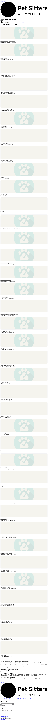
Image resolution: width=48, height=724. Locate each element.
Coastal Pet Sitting (4, 143)
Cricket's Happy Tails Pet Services (7, 75)
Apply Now (24, 21)
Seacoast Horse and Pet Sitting (6, 502)
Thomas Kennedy (4, 126)
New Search (2, 658)
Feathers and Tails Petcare (6, 536)
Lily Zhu (2, 348)
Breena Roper (3, 450)
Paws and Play (3, 519)
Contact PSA (3, 719)
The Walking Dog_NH (5, 331)
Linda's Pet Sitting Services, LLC (7, 399)
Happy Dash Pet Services (5, 467)
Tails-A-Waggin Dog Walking (6, 92)
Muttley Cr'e (3, 177)
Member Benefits (3, 698)
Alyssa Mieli (3, 655)
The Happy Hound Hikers (6, 160)
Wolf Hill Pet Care (4, 484)
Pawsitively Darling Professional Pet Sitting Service (11, 228)
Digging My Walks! (4, 570)
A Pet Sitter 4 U (3, 194)
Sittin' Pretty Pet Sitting (5, 587)
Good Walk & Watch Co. (5, 416)
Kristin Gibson (3, 58)
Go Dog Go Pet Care (4, 621)
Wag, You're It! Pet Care (5, 638)
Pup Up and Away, (4, 433)
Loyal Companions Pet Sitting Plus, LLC (9, 314)
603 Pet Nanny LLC (4, 297)
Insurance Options (16, 21)
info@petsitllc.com (4, 716)
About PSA (2, 714)
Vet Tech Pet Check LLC (5, 280)
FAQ (21, 21)
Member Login (3, 1)
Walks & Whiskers (4, 382)
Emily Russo (3, 211)
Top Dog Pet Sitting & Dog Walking (8, 41)
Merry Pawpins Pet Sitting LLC (7, 365)
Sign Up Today (3, 682)
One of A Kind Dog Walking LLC (7, 604)
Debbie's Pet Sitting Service (6, 263)
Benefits (10, 21)
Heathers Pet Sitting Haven (6, 109)
